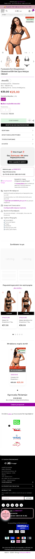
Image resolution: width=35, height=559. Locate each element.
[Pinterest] (12, 505)
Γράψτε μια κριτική (17, 404)
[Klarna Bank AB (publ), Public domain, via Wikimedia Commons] (7, 182)
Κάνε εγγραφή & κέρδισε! (17, 162)
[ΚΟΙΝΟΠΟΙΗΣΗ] (33, 121)
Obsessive (15, 84)
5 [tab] (21, 334)
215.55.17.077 (8, 476)
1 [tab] (13, 334)
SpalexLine (6, 317)
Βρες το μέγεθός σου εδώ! (11, 103)
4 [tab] (19, 334)
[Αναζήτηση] (7, 11)
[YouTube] (16, 505)
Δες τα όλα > (18, 288)
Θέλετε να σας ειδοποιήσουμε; (17, 125)
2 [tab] (15, 334)
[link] (9, 276)
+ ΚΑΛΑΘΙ (9, 313)
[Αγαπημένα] (29, 120)
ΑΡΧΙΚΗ (4, 14)
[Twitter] (21, 505)
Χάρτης (4, 475)
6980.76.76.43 (8, 478)
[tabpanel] (9, 311)
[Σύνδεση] (29, 11)
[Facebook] (3, 505)
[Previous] (29, 52)
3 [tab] (17, 334)
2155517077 (22, 1)
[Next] (32, 52)
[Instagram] (7, 505)
